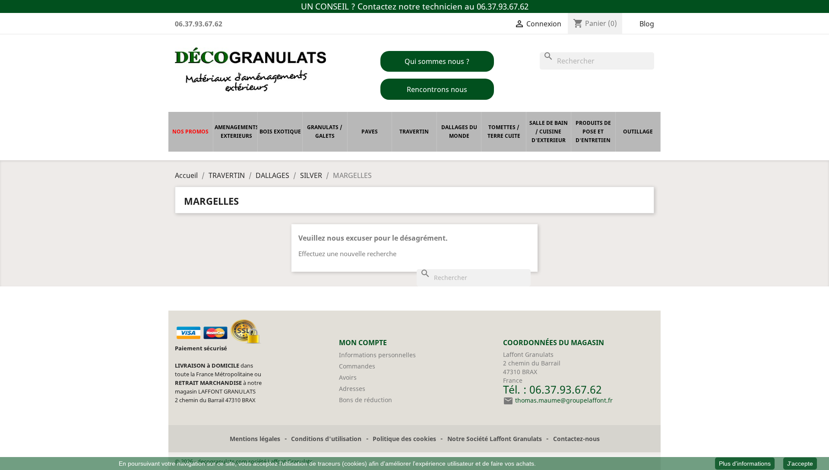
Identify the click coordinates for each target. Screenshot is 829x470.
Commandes (357, 366)
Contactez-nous (576, 439)
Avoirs (348, 377)
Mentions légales (255, 439)
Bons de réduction (365, 400)
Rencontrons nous (437, 89)
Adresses (352, 388)
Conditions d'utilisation (326, 439)
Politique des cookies (404, 439)
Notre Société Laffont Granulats (494, 439)
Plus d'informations (745, 463)
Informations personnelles (377, 355)
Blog (646, 24)
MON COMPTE (363, 342)
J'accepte (800, 463)
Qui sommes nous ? (437, 61)
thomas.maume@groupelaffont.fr (564, 400)
